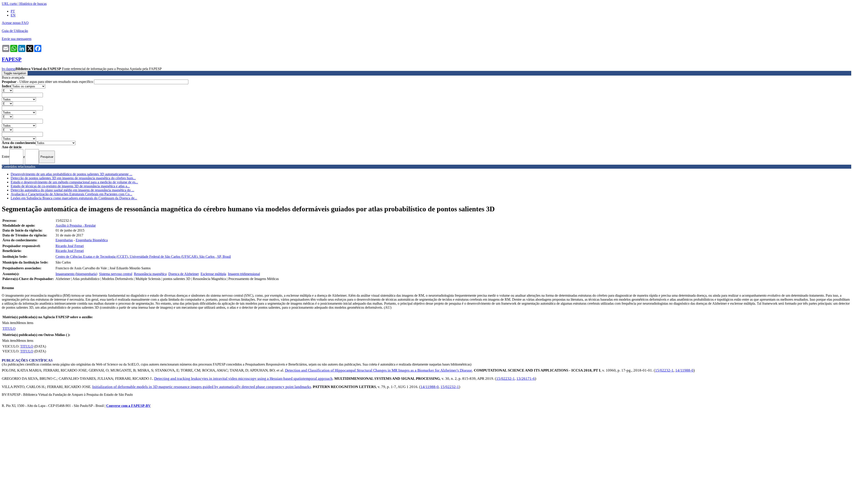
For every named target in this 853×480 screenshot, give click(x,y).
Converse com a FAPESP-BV (128, 406)
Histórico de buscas (33, 4)
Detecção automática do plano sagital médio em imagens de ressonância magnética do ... (72, 190)
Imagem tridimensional (244, 274)
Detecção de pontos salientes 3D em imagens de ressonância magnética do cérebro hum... (73, 178)
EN (13, 15)
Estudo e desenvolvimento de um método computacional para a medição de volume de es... (74, 182)
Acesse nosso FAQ (15, 23)
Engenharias (64, 240)
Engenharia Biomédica (92, 240)
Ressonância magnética (150, 274)
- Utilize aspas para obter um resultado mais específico (48, 82)
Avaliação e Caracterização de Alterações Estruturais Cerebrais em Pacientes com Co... (71, 194)
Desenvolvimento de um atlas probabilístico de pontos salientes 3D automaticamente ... (71, 174)
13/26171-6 (525, 378)
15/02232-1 (664, 370)
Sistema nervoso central (115, 274)
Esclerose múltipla (213, 274)
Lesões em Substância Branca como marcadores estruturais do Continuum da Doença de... (74, 198)
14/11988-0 (684, 370)
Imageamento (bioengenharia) (76, 274)
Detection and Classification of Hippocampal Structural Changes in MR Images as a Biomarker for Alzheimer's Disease (378, 370)
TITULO (9, 328)
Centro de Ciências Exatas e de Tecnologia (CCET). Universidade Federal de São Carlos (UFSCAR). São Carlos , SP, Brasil (143, 256)
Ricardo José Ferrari (70, 246)
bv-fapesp (9, 69)
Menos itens (24, 323)
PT (13, 11)
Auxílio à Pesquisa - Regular (76, 225)
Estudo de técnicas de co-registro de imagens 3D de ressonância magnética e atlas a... (70, 186)
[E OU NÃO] (7, 90)
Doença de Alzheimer (183, 274)
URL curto (9, 4)
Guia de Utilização (15, 31)
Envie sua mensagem (16, 39)
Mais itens (9, 323)
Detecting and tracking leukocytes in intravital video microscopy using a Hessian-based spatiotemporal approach (243, 378)
